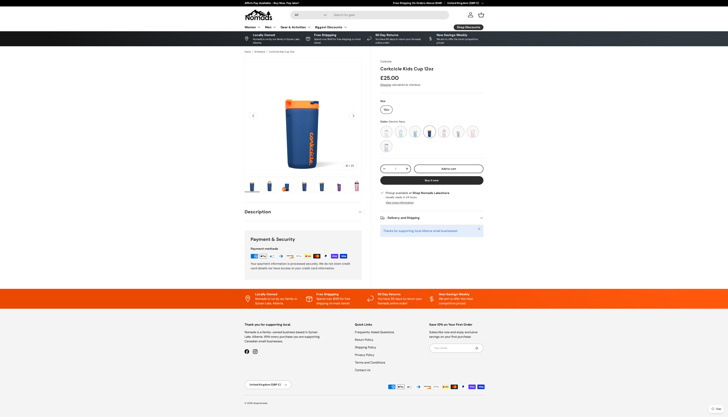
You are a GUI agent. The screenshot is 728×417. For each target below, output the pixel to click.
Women (250, 27)
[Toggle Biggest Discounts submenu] (345, 27)
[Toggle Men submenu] (274, 27)
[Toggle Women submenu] (259, 27)
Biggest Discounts (328, 27)
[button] (481, 15)
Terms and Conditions (370, 361)
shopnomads (260, 401)
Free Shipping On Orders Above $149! (417, 3)
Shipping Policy (365, 346)
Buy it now (432, 180)
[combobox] (369, 15)
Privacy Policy (364, 354)
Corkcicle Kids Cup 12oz (281, 51)
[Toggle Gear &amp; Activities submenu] (309, 27)
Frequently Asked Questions (374, 331)
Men (268, 27)
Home (248, 51)
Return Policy (364, 338)
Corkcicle (385, 61)
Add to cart (448, 168)
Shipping (385, 84)
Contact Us (362, 369)
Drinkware (259, 51)
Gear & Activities (293, 27)
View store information (400, 202)
